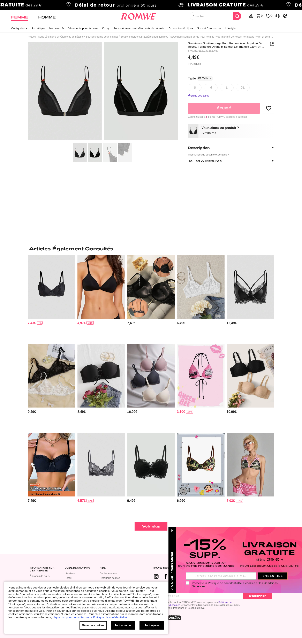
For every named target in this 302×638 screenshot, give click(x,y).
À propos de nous (40, 576)
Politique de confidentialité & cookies (231, 583)
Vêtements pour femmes (83, 28)
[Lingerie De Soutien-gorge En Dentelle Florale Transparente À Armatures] (201, 287)
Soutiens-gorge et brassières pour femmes (144, 36)
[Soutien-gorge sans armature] (101, 287)
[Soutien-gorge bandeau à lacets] (101, 376)
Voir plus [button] (151, 526)
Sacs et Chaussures (209, 28)
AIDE (103, 568)
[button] (268, 108)
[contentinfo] (32, 323)
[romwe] (138, 15)
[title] (151, 248)
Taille (198, 78)
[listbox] (250, 15)
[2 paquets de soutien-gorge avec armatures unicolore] (250, 376)
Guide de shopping (77, 568)
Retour (68, 578)
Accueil (32, 36)
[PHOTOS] (103, 91)
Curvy (106, 28)
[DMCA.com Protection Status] (173, 617)
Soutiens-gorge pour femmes (102, 36)
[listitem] (51, 298)
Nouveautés (56, 28)
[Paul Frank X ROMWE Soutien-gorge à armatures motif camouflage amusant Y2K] (201, 464)
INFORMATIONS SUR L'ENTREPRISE (42, 569)
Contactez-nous (108, 573)
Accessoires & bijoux (180, 28)
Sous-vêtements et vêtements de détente (139, 28)
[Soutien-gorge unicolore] (151, 287)
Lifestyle (230, 28)
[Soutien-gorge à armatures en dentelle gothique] (51, 287)
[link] (151, 5)
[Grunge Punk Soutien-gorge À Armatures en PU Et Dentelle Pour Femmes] (250, 287)
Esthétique (38, 28)
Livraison (70, 573)
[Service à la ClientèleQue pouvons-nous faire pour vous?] (277, 15)
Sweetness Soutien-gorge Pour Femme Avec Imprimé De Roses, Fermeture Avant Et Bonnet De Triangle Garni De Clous (225, 45)
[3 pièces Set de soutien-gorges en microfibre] (151, 376)
